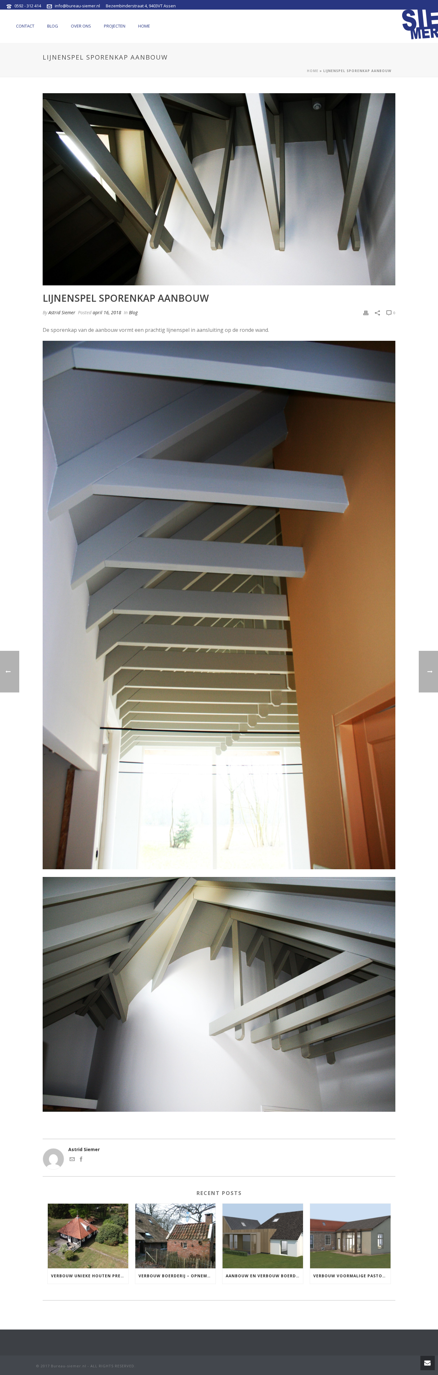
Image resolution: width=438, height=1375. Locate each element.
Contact (25, 26)
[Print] (365, 312)
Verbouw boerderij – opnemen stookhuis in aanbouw (177, 1276)
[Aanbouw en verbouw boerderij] (263, 1236)
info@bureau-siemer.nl (77, 6)
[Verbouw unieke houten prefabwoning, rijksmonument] (88, 1236)
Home (144, 26)
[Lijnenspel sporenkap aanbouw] (219, 189)
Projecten (114, 26)
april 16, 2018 (107, 312)
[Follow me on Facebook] (81, 1160)
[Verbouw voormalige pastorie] (350, 1236)
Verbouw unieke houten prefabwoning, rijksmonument (89, 1276)
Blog (52, 26)
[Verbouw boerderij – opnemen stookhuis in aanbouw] (175, 1236)
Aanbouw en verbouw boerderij (264, 1276)
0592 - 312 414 (27, 6)
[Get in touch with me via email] (72, 1160)
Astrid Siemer (61, 312)
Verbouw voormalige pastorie (351, 1276)
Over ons (81, 26)
